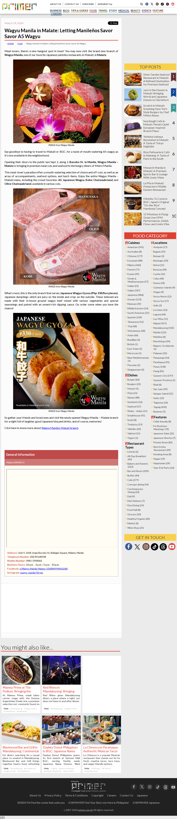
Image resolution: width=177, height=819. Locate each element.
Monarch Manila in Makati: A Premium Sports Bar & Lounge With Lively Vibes (155, 172)
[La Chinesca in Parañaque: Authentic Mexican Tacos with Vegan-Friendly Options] (101, 743)
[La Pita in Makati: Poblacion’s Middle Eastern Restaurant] (133, 193)
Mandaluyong (16, 709)
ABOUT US (55, 4)
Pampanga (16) (161, 357)
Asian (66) (132, 335)
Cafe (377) (133, 479)
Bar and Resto (30, 768)
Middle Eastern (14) (137, 308)
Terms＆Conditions (76, 795)
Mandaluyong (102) (163, 327)
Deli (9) (131, 496)
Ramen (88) (133, 397)
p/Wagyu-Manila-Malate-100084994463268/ (44, 568)
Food (20, 43)
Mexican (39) (134, 303)
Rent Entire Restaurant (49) (162, 448)
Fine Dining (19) (135, 505)
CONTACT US (72, 4)
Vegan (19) (159, 458)
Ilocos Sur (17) (161, 300)
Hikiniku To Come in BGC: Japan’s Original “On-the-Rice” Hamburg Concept (156, 203)
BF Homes (106, 768)
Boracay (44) (160, 269)
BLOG (66, 10)
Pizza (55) (132, 393)
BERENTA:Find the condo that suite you (41, 802)
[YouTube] (173, 786)
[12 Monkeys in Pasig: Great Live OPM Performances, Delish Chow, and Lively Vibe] (133, 224)
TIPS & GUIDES (79, 10)
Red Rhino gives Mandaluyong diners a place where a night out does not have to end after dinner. (61, 698)
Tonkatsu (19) (134, 424)
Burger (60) (133, 379)
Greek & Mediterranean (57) (137, 280)
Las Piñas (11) (160, 318)
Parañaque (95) (161, 362)
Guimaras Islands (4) (164, 287)
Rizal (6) (157, 384)
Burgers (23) (134, 384)
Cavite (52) (159, 274)
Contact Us (126, 795)
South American (90, 771)
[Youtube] (172, 4)
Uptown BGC (68, 771)
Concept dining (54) (138, 484)
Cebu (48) (158, 278)
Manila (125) (159, 332)
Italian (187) (133, 290)
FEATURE (158, 10)
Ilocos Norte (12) (162, 296)
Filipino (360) (134, 265)
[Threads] (163, 550)
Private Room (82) (163, 442)
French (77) (133, 269)
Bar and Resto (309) (138, 471)
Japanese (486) (135, 294)
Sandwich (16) (134, 402)
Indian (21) (133, 285)
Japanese (142, 795)
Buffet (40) (133, 475)
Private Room (9, 711)
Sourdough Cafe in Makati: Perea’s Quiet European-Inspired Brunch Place (156, 125)
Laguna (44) (159, 314)
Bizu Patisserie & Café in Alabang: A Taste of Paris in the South (156, 155)
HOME (10, 43)
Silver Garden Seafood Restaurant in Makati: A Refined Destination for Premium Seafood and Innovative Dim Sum (156, 82)
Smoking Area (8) (162, 454)
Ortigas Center (30, 709)
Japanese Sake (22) (163, 433)
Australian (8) (134, 251)
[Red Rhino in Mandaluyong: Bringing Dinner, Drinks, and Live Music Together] (61, 683)
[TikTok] (162, 5)
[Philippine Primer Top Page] (19, 12)
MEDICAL (123, 10)
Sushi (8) (132, 419)
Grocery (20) (134, 514)
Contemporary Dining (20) (135, 490)
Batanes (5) (159, 411)
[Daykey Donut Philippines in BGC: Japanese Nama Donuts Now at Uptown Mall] (61, 743)
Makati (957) (160, 323)
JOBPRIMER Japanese (146, 802)
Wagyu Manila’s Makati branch (59, 428)
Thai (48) (132, 326)
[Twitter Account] (152, 4)
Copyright (97, 795)
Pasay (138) (159, 366)
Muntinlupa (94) (161, 341)
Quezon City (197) (163, 375)
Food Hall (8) (134, 509)
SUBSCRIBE (88, 4)
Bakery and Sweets (66, 768)
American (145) (135, 247)
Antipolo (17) (160, 247)
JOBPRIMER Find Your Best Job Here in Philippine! (98, 802)
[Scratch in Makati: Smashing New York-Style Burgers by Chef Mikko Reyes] (133, 115)
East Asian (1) (134, 348)
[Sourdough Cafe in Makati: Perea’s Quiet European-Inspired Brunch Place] (133, 131)
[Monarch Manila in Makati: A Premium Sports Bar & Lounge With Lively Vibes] (133, 177)
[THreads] (167, 5)
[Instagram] (157, 4)
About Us (35, 795)
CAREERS (56, 13)
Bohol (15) (158, 265)
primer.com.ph (85, 809)
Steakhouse (22, 711)
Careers (111, 795)
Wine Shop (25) (135, 527)
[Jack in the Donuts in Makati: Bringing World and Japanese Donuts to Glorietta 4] (133, 100)
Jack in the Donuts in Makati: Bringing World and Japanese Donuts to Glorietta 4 (156, 94)
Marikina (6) (159, 336)
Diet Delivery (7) (136, 500)
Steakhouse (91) (136, 415)
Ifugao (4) (158, 291)
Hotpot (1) (133, 388)
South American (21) (138, 312)
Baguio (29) (159, 251)
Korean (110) (134, 299)
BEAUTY (135, 10)
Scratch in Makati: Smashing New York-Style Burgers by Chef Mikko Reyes (156, 110)
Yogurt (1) (132, 437)
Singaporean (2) (135, 369)
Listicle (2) (132, 451)
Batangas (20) (160, 260)
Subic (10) (158, 398)
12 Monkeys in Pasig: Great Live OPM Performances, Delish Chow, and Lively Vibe (156, 219)
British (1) (132, 344)
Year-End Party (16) (163, 467)
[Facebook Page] (146, 4)
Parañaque (95, 768)
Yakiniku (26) (134, 428)
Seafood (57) (134, 406)
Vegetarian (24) (161, 463)
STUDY (113, 10)
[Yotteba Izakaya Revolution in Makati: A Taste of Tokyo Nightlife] (133, 146)
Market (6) (132, 523)
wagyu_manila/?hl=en (31, 572)
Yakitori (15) (133, 433)
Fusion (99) (133, 274)
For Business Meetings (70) (161, 428)
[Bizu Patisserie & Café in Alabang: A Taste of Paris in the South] (133, 162)
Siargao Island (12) (163, 393)
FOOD (93, 10)
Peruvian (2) (133, 365)
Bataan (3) (158, 256)
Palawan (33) (160, 353)
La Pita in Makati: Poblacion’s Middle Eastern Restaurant (154, 186)
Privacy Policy (52, 795)
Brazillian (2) (133, 339)
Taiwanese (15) (135, 321)
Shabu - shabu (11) (137, 411)
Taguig (54, 768)
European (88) (134, 260)
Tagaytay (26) (160, 402)
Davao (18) (159, 283)
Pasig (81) (158, 371)
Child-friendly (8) (162, 421)
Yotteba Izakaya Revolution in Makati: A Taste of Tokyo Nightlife (156, 141)
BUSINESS (56, 10)
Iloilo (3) (157, 305)
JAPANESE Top (104, 4)
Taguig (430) (160, 407)
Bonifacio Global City (53, 771)
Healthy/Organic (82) (138, 518)
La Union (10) (160, 309)
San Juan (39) (160, 389)
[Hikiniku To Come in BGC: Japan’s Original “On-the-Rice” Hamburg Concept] (133, 208)
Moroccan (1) (134, 353)
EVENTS (146, 10)
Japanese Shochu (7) (164, 437)
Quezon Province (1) (164, 380)
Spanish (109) (134, 317)
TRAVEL (103, 10)
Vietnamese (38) (136, 330)
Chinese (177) (134, 256)
